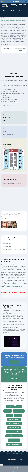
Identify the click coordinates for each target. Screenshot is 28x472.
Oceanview (7, 410)
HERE (15, 283)
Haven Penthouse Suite (14, 419)
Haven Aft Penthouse (14, 427)
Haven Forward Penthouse (14, 423)
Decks (10, 10)
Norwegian (6, 20)
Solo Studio (10, 406)
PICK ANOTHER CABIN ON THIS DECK (13, 169)
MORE (4, 14)
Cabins (19, 10)
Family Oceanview (18, 410)
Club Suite (17, 415)
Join (21, 459)
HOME (2, 20)
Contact (19, 457)
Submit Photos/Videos (11, 459)
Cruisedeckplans (13, 1)
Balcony (9, 415)
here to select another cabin (15, 286)
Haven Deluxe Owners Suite (14, 444)
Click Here (14, 362)
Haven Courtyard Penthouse (14, 431)
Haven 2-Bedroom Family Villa (14, 435)
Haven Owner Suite (14, 440)
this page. (20, 401)
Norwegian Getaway (15, 20)
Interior (22, 20)
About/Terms (11, 457)
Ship (4, 10)
